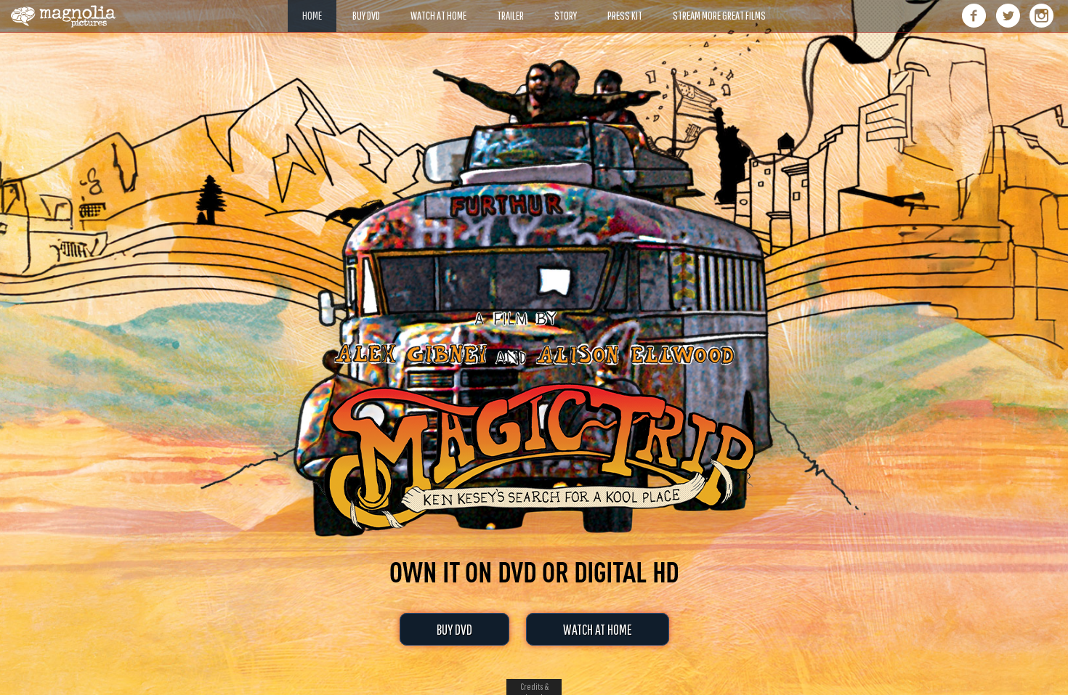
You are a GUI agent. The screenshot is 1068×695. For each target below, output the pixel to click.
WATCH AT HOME (597, 629)
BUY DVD (454, 629)
